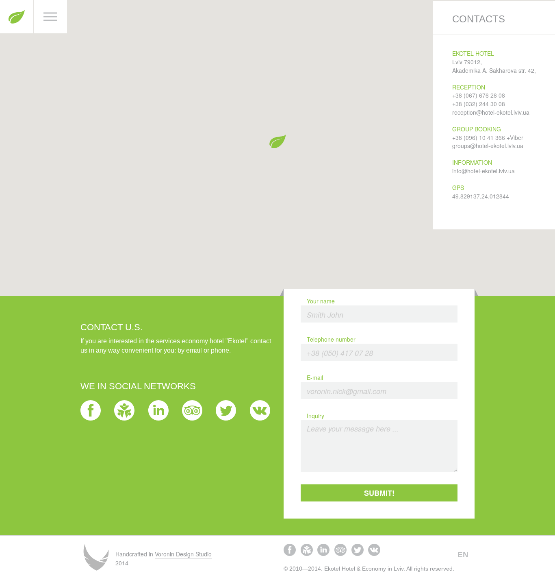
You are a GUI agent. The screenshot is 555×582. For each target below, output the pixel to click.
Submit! (379, 493)
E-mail (315, 377)
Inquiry (315, 416)
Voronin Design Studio (183, 554)
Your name (321, 301)
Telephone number (331, 339)
